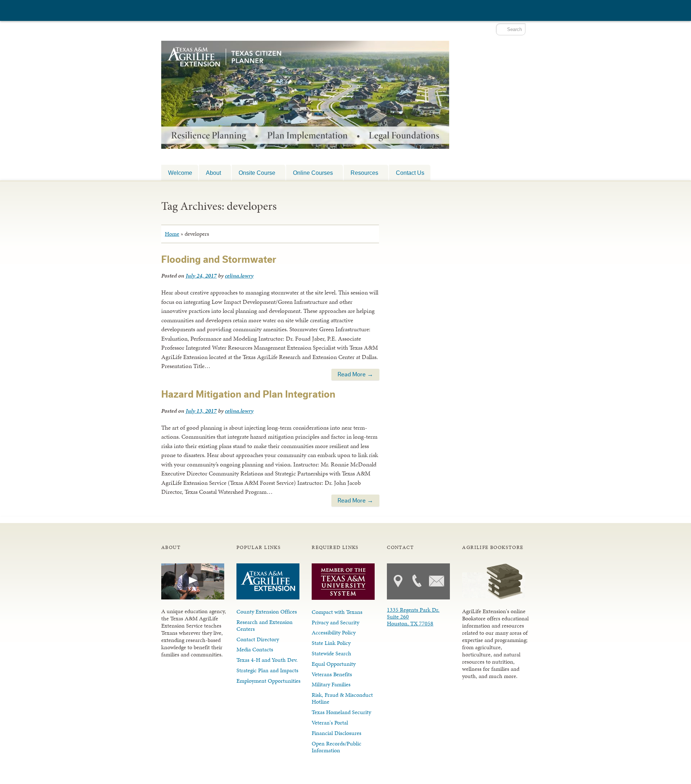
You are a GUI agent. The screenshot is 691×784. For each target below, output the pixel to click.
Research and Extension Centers (264, 625)
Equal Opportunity (334, 664)
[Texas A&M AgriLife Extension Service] (201, 11)
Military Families (331, 684)
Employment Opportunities (268, 681)
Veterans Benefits (332, 674)
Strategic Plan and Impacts (267, 670)
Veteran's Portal (330, 722)
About (210, 172)
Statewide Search (331, 653)
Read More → (355, 374)
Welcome (180, 172)
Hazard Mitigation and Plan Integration (248, 394)
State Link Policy (331, 643)
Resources (361, 172)
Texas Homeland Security (341, 712)
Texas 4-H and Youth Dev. (267, 660)
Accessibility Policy (334, 632)
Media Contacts (254, 649)
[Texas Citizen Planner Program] (305, 136)
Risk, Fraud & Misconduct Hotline (342, 698)
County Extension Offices (266, 611)
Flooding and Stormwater (218, 259)
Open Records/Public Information (336, 746)
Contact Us (410, 172)
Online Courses (309, 172)
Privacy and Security (335, 622)
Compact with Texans (337, 612)
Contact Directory (257, 639)
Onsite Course (253, 172)
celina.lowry (239, 275)
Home (172, 234)
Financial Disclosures (336, 733)
